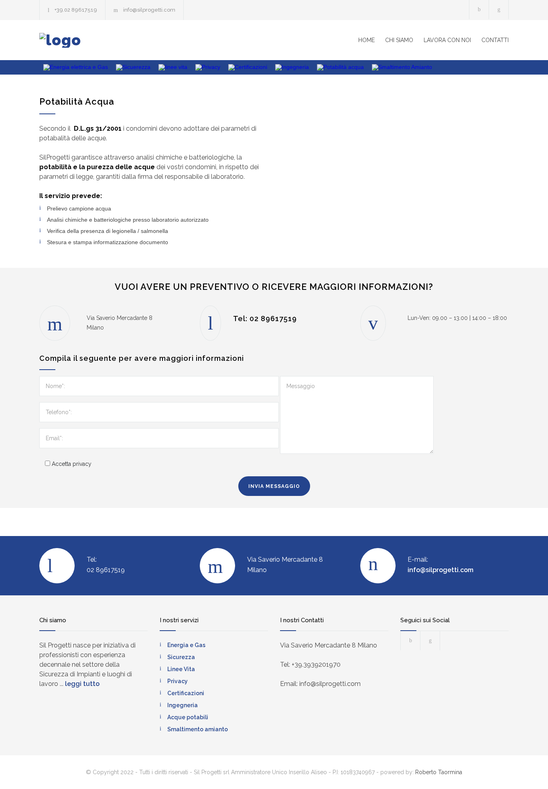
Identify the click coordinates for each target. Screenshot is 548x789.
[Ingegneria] (292, 67)
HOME (366, 40)
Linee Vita (181, 669)
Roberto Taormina (438, 772)
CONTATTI (495, 40)
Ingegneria (182, 705)
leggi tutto (82, 684)
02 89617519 (273, 318)
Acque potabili (187, 717)
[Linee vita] (172, 67)
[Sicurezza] (133, 67)
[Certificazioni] (247, 67)
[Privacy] (207, 67)
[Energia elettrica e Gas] (75, 67)
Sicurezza (181, 657)
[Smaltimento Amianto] (402, 67)
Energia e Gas (186, 645)
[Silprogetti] (113, 40)
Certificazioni (185, 693)
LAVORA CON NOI (447, 40)
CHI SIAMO (399, 40)
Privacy (177, 681)
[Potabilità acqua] (340, 67)
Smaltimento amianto (197, 729)
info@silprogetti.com (149, 10)
